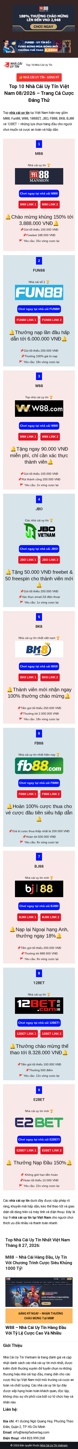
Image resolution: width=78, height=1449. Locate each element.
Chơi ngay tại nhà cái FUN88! (39, 309)
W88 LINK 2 (50, 436)
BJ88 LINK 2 (50, 917)
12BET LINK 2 (51, 1033)
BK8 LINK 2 (50, 677)
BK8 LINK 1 (28, 677)
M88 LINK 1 (28, 204)
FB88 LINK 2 (50, 794)
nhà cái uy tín (19, 113)
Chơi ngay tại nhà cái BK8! (39, 666)
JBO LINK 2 (50, 559)
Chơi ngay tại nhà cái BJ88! (39, 906)
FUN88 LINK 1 (26, 320)
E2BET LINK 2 (52, 1150)
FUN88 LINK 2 (52, 320)
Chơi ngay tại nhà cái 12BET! (39, 1022)
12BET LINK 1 (26, 1033)
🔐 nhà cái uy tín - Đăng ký (39, 77)
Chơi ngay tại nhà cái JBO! (39, 548)
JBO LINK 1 (28, 559)
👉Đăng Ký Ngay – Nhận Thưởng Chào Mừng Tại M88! (39, 1316)
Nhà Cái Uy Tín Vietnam (54, 1445)
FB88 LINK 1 (27, 794)
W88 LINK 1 (28, 436)
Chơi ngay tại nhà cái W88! (39, 425)
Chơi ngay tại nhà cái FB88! (39, 783)
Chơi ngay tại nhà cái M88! (39, 193)
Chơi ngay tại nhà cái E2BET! (39, 1139)
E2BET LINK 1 (26, 1150)
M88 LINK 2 (50, 204)
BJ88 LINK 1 (27, 917)
